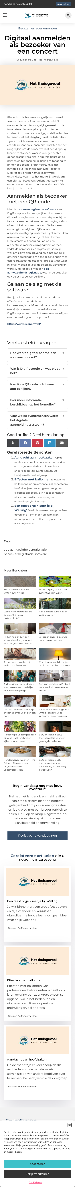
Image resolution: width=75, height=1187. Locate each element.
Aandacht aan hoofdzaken (34, 457)
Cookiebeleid (35, 1182)
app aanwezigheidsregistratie (25, 549)
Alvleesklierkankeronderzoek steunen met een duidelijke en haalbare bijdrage (19, 687)
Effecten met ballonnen (32, 479)
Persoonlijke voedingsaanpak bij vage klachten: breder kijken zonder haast (20, 738)
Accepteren (37, 1164)
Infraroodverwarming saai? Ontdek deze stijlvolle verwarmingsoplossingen (54, 712)
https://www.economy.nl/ (24, 324)
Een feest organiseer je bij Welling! (32, 901)
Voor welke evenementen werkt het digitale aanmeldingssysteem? (37, 420)
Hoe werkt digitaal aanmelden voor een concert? (37, 355)
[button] (69, 1125)
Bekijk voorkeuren (37, 1174)
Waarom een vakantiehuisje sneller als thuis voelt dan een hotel (20, 712)
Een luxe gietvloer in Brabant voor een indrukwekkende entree (54, 687)
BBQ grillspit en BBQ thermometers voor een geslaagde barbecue (52, 738)
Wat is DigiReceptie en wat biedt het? (37, 371)
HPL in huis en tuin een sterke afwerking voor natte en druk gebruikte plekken (19, 640)
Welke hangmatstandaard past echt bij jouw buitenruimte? (18, 615)
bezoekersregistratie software (36, 209)
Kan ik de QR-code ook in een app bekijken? (37, 386)
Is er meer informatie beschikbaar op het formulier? (37, 402)
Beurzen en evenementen (37, 28)
